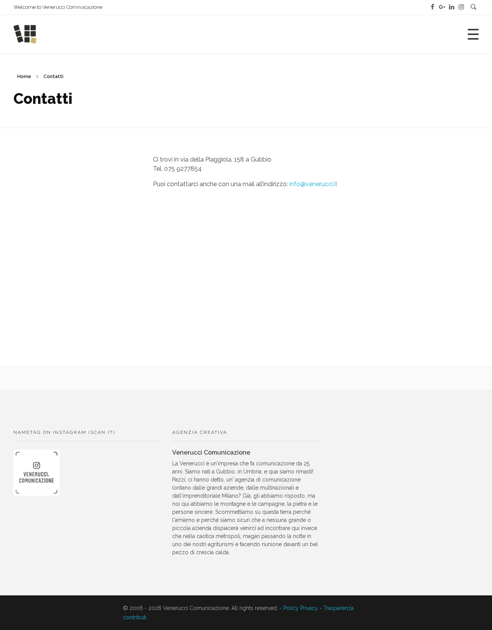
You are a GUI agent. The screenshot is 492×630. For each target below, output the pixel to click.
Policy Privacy (300, 608)
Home (24, 76)
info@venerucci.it (314, 184)
